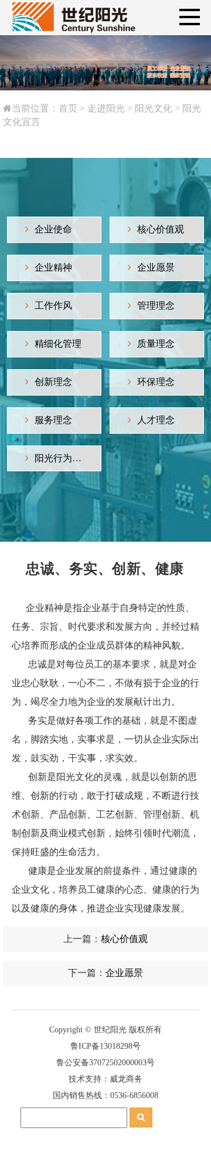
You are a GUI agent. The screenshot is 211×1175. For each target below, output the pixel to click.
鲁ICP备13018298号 (105, 1046)
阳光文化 (153, 108)
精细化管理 (58, 344)
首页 (68, 108)
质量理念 (156, 344)
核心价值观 (160, 229)
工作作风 (53, 305)
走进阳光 (106, 108)
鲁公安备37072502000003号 (105, 1062)
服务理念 (53, 420)
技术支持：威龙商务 (105, 1079)
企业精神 (53, 267)
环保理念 (156, 382)
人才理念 (156, 420)
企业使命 (53, 229)
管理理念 (156, 305)
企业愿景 (156, 267)
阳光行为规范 (63, 458)
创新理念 (53, 382)
